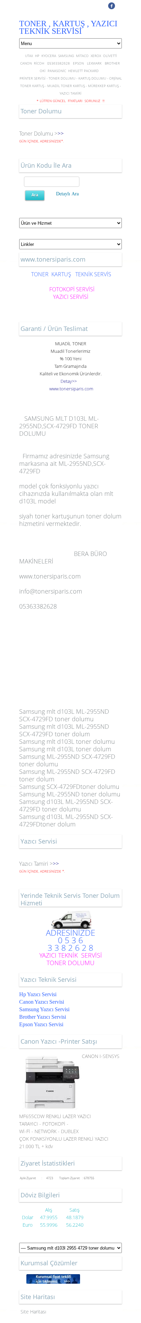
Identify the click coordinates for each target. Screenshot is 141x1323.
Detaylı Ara (67, 193)
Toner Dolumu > (38, 133)
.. (71, 389)
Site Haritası (33, 1311)
